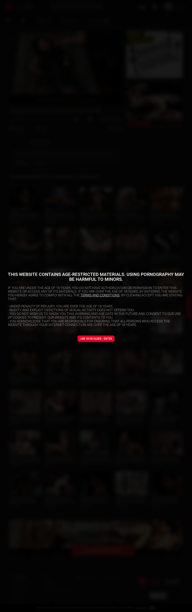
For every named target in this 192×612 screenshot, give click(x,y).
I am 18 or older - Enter (96, 338)
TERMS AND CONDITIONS (100, 295)
